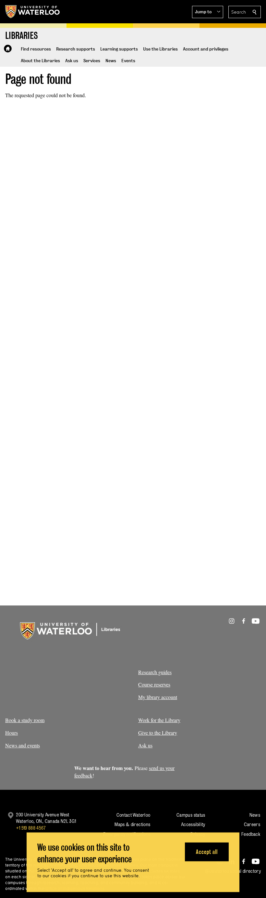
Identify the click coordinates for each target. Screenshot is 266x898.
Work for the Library (159, 720)
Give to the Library (157, 732)
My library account (157, 697)
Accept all (207, 851)
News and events (22, 745)
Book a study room (24, 720)
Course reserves (154, 684)
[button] (207, 12)
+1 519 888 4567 (31, 828)
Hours (11, 732)
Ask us (145, 745)
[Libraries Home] (8, 48)
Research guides (155, 672)
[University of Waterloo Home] (32, 11)
